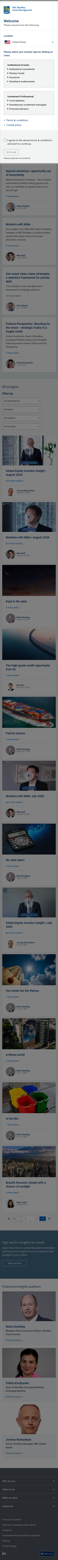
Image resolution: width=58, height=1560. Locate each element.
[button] (29, 120)
